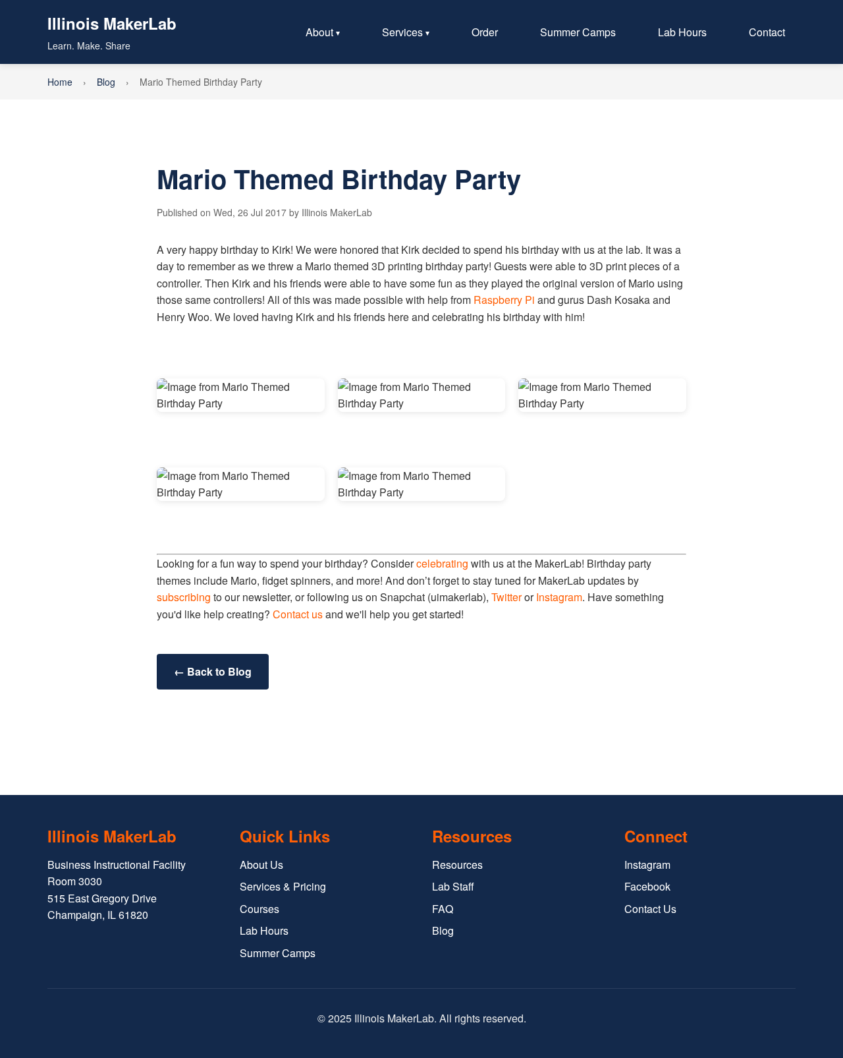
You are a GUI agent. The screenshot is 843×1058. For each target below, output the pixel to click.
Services (402, 32)
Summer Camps (578, 32)
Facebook (647, 886)
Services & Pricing (283, 886)
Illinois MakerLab (112, 23)
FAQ (442, 908)
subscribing (184, 596)
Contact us (298, 614)
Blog (106, 81)
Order (485, 32)
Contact (767, 32)
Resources (457, 864)
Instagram (559, 596)
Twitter (506, 596)
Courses (259, 908)
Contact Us (650, 908)
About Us (261, 864)
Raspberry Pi (504, 299)
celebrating (442, 563)
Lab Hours (682, 32)
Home (59, 81)
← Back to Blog (213, 671)
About (319, 32)
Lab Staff (453, 886)
